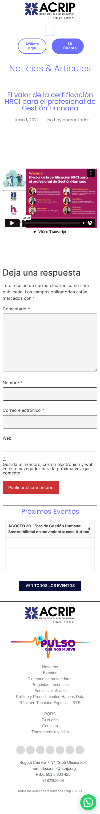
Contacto (50, 725)
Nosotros (50, 667)
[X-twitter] (30, 750)
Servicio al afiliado (50, 690)
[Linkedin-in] (60, 750)
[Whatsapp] (70, 750)
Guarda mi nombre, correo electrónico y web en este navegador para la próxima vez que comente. (48, 468)
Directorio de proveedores (50, 678)
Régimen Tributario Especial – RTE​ (50, 702)
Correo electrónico (23, 410)
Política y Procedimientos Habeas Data (50, 696)
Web (7, 438)
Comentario (16, 309)
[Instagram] (40, 750)
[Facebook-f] (20, 750)
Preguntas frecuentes (50, 684)
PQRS (50, 714)
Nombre (12, 382)
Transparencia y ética (50, 732)
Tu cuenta (50, 720)
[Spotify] (79, 750)
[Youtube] (50, 750)
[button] (50, 31)
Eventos (50, 672)
